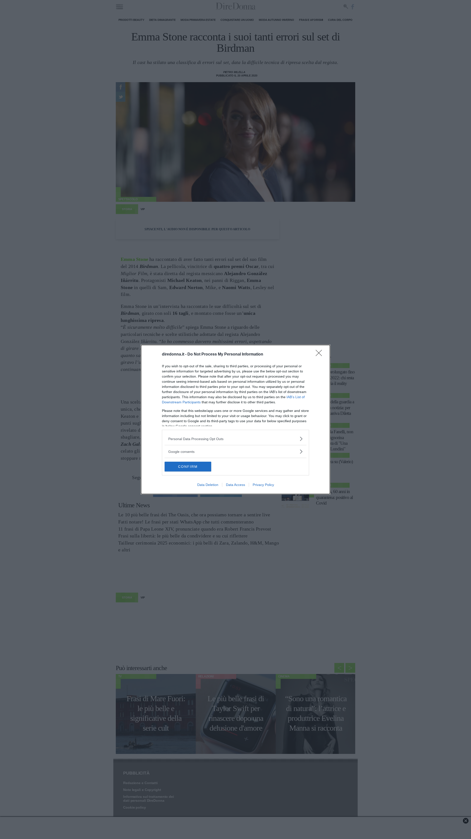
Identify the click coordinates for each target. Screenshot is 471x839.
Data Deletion (207, 485)
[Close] (320, 354)
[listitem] (235, 438)
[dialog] (235, 419)
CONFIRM (188, 467)
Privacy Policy (263, 485)
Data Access (235, 485)
